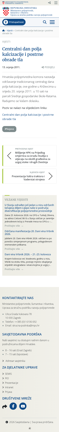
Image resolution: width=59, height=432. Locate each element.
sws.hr (29, 428)
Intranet (9, 387)
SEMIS (8, 373)
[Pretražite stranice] (44, 22)
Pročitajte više (13, 225)
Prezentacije (11, 382)
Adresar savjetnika (15, 361)
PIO (7, 378)
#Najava (9, 129)
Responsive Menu (49, 2)
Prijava (8, 391)
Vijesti (10, 30)
